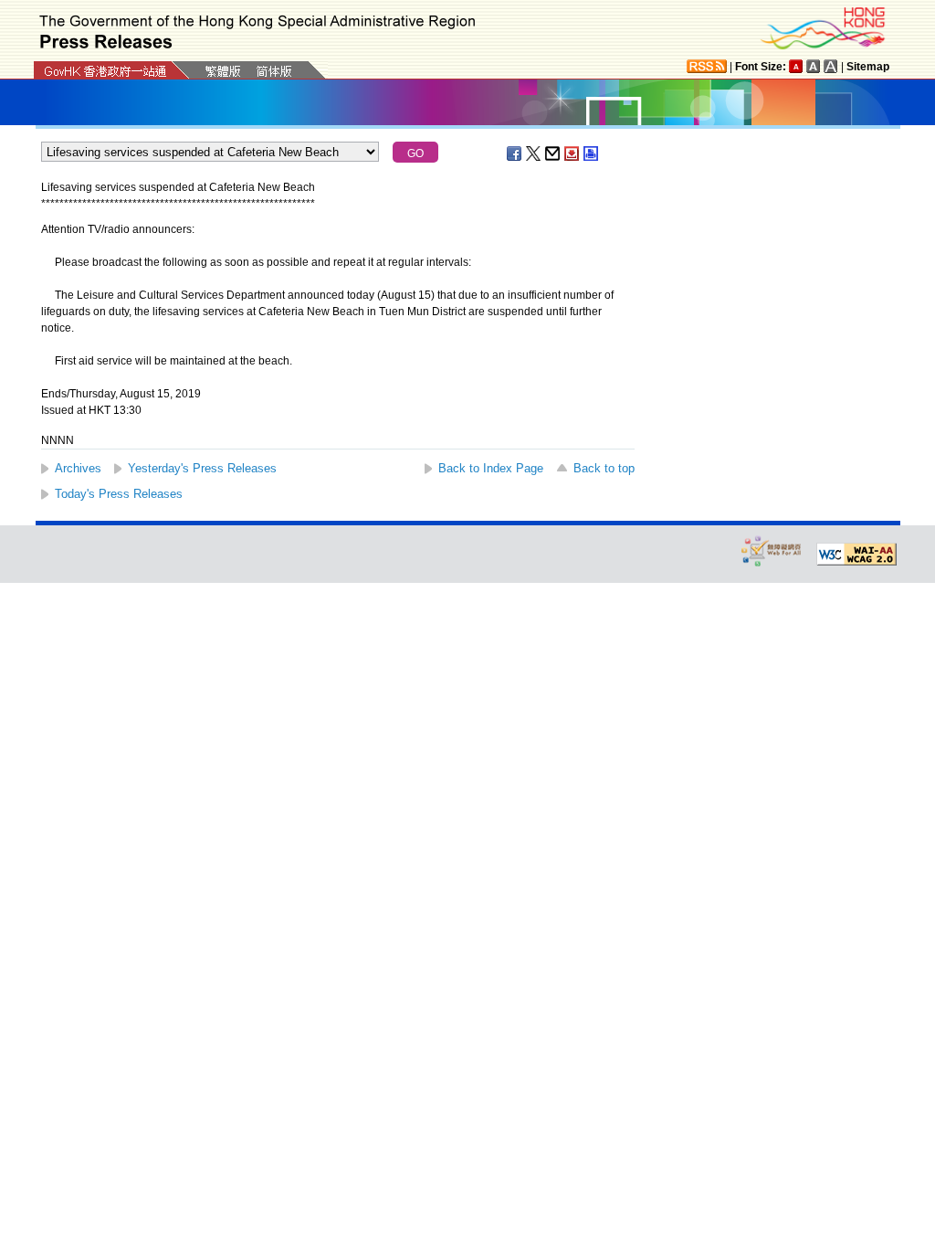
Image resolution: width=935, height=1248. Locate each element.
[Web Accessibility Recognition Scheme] (771, 550)
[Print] (591, 153)
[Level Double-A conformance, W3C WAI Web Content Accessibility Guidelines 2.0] (856, 554)
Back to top (604, 468)
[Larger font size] (813, 66)
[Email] (553, 153)
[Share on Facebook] (515, 153)
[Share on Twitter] (534, 153)
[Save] (572, 153)
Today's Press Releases (119, 494)
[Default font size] (796, 66)
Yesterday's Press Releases (202, 468)
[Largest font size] (831, 66)
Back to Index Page (490, 468)
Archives (78, 468)
